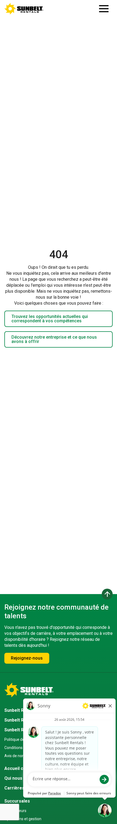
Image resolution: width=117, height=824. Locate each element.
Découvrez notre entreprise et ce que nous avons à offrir (54, 339)
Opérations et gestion (22, 819)
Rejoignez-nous (27, 658)
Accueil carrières (22, 768)
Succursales (17, 801)
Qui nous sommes (22, 778)
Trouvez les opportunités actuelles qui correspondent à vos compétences (49, 318)
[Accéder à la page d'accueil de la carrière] (24, 8)
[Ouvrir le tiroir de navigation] (104, 9)
